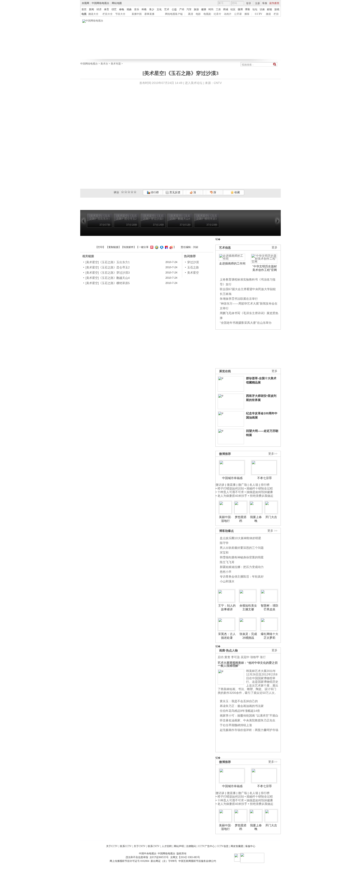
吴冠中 (245, 657)
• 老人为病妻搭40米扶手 (231, 495)
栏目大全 (108, 14)
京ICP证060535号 (159, 857)
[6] (128, 192)
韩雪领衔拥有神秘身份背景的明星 (242, 557)
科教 (144, 9)
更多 (274, 247)
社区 (232, 9)
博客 (247, 9)
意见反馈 (174, 192)
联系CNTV (154, 846)
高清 (190, 14)
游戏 (276, 9)
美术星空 (193, 272)
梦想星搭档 (241, 518)
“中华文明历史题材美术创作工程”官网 (264, 268)
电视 (83, 14)
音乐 (136, 9)
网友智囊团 (237, 846)
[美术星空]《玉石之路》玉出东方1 (107, 262)
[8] (131, 192)
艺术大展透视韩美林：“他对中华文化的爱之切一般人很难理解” (248, 664)
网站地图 (117, 3)
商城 (225, 9)
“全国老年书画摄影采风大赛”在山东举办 (246, 322)
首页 (83, 9)
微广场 (242, 484)
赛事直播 (149, 14)
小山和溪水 (227, 581)
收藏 (237, 192)
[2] (122, 192)
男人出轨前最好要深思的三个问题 (242, 547)
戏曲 (129, 9)
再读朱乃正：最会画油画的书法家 (242, 706)
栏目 (276, 14)
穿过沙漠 (193, 262)
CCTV (258, 14)
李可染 (235, 657)
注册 (257, 3)
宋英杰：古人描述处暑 (227, 635)
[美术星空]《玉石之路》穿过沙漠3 (107, 272)
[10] (135, 192)
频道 (268, 14)
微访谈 (220, 484)
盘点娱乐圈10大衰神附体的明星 (240, 538)
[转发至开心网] (151, 247)
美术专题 (116, 63)
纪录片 (217, 14)
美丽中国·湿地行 (225, 518)
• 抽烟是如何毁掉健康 (259, 492)
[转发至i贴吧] (166, 247)
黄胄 (227, 657)
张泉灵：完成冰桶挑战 (248, 635)
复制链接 (113, 247)
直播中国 (137, 14)
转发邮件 (128, 247)
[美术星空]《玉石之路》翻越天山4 (107, 277)
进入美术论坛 (193, 83)
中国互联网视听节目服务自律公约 (197, 861)
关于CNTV (140, 846)
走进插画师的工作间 (232, 263)
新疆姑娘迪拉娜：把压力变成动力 (242, 567)
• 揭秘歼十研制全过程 (259, 488)
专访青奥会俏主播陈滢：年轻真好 (242, 576)
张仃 (263, 657)
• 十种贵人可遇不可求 (230, 492)
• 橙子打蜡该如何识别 (230, 488)
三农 (218, 9)
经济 (99, 9)
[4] (125, 192)
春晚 (121, 9)
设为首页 (274, 3)
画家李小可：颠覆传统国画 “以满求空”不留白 (249, 715)
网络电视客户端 (174, 14)
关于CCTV (112, 846)
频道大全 (93, 14)
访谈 (262, 9)
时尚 (211, 9)
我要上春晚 (256, 518)
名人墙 (253, 484)
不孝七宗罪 (264, 478)
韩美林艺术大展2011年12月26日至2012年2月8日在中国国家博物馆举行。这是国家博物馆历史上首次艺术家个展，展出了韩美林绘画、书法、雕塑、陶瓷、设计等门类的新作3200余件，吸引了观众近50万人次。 (248, 681)
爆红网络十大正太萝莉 (269, 635)
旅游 (196, 9)
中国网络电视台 (100, 3)
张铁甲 (254, 657)
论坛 (254, 9)
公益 (174, 9)
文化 (159, 9)
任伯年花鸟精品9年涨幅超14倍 (240, 710)
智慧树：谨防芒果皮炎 (269, 607)
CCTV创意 (223, 846)
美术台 (104, 63)
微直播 (231, 484)
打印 (100, 247)
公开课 (238, 14)
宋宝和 (224, 552)
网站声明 (179, 846)
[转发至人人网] (161, 247)
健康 (203, 9)
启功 (221, 657)
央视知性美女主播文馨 (248, 607)
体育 (106, 9)
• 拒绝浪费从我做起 (260, 495)
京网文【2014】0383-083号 (185, 857)
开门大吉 (271, 517)
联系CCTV (126, 846)
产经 (181, 9)
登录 (248, 3)
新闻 (91, 9)
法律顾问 (191, 846)
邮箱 (269, 9)
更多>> (272, 453)
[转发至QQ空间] (156, 247)
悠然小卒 (225, 571)
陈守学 (224, 543)
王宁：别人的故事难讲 (227, 607)
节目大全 (120, 14)
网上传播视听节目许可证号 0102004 (129, 861)
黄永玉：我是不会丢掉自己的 (239, 701)
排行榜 (154, 192)
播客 (246, 14)
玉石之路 (193, 267)
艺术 (166, 9)
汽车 (189, 9)
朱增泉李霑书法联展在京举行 (239, 298)
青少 (151, 9)
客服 (264, 3)
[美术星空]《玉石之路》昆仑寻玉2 (107, 267)
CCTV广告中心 (206, 846)
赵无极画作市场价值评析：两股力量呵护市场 (249, 730)
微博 (240, 9)
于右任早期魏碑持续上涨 (236, 725)
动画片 (227, 14)
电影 (198, 14)
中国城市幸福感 (232, 478)
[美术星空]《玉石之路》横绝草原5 (107, 283)
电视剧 (207, 14)
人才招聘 (167, 846)
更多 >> (272, 530)
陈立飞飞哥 (227, 562)
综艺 (114, 9)
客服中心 (250, 846)
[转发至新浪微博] (170, 247)
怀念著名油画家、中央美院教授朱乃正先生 (247, 720)
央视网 (85, 3)
